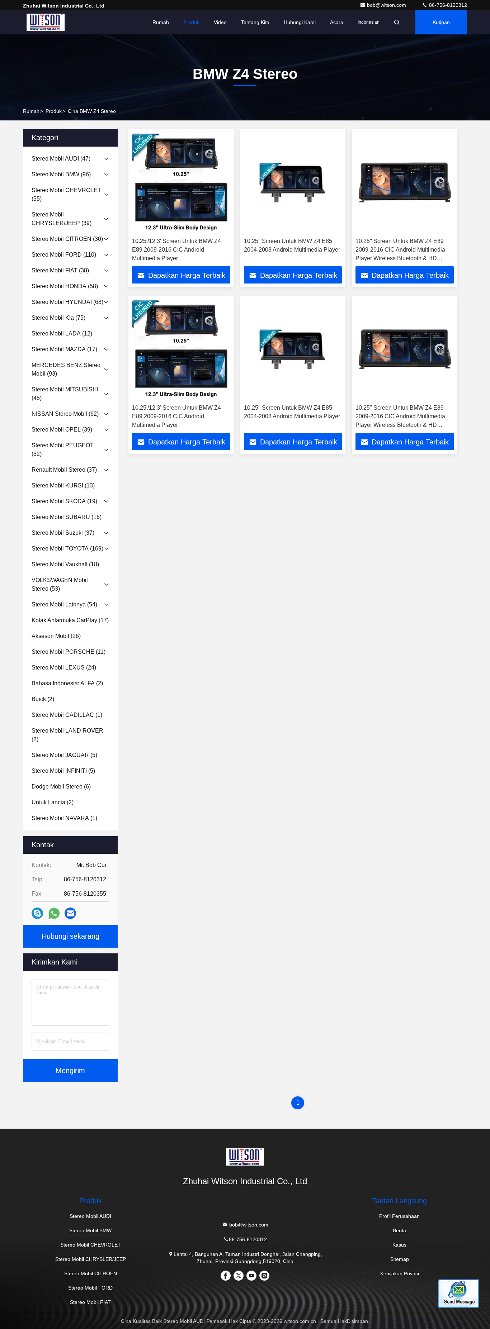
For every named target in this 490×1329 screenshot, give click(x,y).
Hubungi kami (300, 22)
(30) (67, 239)
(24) (64, 667)
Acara (336, 22)
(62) (65, 414)
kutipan (441, 22)
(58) (65, 286)
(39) (61, 218)
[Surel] (70, 913)
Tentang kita (255, 22)
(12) (62, 333)
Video (220, 22)
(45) (65, 393)
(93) (66, 369)
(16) (67, 517)
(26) (56, 636)
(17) (64, 349)
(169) (67, 549)
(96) (61, 174)
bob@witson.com (387, 5)
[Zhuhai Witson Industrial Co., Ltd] (45, 22)
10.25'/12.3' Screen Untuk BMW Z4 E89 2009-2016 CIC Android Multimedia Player (176, 249)
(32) (63, 449)
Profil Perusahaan (399, 1216)
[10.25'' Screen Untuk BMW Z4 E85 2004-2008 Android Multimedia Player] (293, 183)
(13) (63, 485)
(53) (60, 584)
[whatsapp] (54, 913)
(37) (64, 470)
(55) (66, 194)
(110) (64, 255)
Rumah (160, 22)
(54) (64, 604)
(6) (61, 786)
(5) (64, 755)
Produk (191, 22)
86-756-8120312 (447, 5)
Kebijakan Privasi (399, 1273)
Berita (399, 1230)
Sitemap (399, 1259)
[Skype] (37, 913)
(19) (64, 501)
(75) (58, 318)
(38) (60, 270)
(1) (67, 715)
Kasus (399, 1245)
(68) (67, 302)
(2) (67, 683)
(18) (65, 564)
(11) (68, 652)
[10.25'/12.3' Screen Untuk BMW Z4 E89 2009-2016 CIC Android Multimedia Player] (181, 183)
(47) (61, 159)
